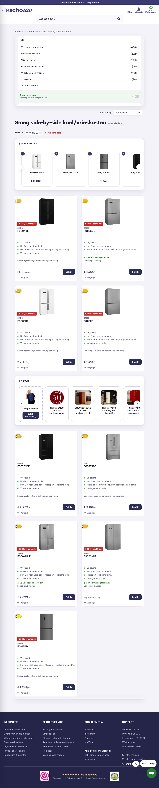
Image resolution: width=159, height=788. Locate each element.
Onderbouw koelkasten (32, 66)
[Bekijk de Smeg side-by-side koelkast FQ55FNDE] (46, 447)
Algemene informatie (14, 729)
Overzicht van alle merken (17, 733)
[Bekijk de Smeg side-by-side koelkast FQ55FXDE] (113, 447)
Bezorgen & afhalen (53, 729)
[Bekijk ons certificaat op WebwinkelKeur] (44, 776)
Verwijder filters (53, 132)
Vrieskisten (26, 79)
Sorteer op (105, 112)
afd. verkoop (132, 755)
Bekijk (69, 272)
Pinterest (89, 738)
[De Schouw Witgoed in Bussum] (17, 10)
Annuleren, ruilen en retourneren (59, 742)
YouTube (89, 742)
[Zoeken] (118, 18)
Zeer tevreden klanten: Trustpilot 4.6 (79, 2)
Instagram (90, 733)
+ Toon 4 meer (29, 85)
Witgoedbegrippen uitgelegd (18, 738)
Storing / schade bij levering (57, 738)
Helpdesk (47, 750)
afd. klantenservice (135, 759)
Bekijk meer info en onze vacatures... (98, 755)
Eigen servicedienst (13, 742)
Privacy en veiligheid (14, 750)
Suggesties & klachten (15, 755)
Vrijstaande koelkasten (32, 47)
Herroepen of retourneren (55, 746)
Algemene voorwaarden (16, 746)
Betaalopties (49, 733)
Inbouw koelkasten (30, 53)
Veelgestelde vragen (53, 755)
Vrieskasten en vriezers (32, 73)
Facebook (90, 729)
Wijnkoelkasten (28, 60)
